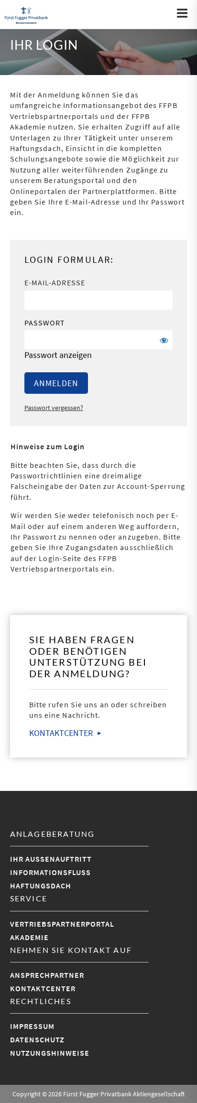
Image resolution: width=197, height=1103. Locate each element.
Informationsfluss (50, 872)
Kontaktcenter (43, 988)
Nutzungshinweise (49, 1053)
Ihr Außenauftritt (51, 859)
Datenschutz (37, 1039)
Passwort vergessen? (53, 407)
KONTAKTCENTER (61, 732)
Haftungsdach (40, 885)
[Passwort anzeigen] (163, 339)
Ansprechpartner (47, 975)
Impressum (32, 1026)
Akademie (29, 937)
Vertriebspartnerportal (62, 924)
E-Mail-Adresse (54, 282)
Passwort (45, 322)
